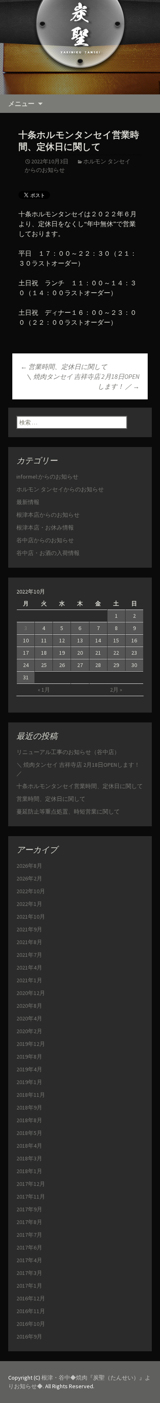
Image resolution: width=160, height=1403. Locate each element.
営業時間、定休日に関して (64, 366)
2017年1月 (29, 1285)
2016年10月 (30, 1323)
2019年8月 (29, 1056)
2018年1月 (29, 1171)
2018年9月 (29, 1107)
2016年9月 (29, 1336)
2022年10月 (30, 891)
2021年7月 (29, 954)
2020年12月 (30, 993)
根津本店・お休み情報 (45, 527)
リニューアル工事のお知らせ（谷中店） (68, 752)
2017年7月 (29, 1234)
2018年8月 (29, 1120)
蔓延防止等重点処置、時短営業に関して (68, 811)
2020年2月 (29, 1031)
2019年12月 (30, 1044)
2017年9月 (29, 1209)
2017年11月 (30, 1196)
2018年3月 (29, 1158)
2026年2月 (29, 878)
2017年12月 (30, 1184)
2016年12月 (30, 1298)
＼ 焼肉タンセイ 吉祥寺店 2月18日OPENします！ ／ (82, 381)
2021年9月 (29, 929)
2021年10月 (30, 916)
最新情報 (27, 502)
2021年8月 (29, 942)
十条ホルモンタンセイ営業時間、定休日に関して (79, 786)
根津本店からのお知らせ (48, 514)
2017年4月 (29, 1260)
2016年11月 (30, 1311)
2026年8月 (29, 865)
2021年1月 (29, 980)
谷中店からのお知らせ (45, 540)
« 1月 (44, 689)
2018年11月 (30, 1094)
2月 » (116, 689)
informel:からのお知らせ (47, 476)
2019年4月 (29, 1069)
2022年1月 (29, 904)
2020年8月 (29, 1005)
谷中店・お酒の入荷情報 (48, 553)
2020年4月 (29, 1018)
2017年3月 (29, 1273)
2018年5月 (29, 1133)
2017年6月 (29, 1247)
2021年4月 (29, 967)
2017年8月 (29, 1222)
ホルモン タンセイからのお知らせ (60, 489)
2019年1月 (29, 1082)
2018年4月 (29, 1145)
